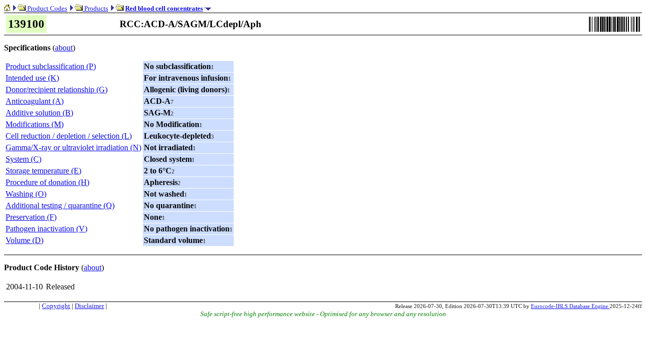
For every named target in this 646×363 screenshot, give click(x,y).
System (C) (23, 159)
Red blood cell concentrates (164, 8)
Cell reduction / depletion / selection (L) (69, 136)
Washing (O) (26, 194)
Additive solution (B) (39, 112)
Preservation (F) (31, 217)
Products (95, 8)
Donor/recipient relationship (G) (56, 89)
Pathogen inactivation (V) (46, 228)
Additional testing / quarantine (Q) (60, 205)
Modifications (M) (35, 124)
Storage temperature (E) (43, 170)
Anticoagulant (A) (35, 101)
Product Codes (46, 8)
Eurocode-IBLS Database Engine (570, 306)
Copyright (56, 306)
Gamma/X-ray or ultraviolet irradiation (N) (73, 147)
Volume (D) (24, 240)
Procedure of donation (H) (47, 182)
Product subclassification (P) (51, 66)
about (64, 47)
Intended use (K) (32, 78)
